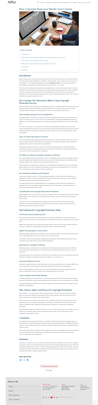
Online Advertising (65, 389)
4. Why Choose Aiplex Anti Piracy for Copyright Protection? (38, 63)
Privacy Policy (83, 389)
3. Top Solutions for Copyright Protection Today (34, 60)
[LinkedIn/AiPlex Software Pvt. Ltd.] (54, 397)
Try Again (49, 370)
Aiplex (21, 169)
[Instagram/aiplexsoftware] (46, 397)
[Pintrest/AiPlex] (57, 397)
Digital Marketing (65, 387)
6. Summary (24, 70)
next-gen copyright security (56, 257)
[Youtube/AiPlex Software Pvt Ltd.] (52, 397)
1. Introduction (25, 54)
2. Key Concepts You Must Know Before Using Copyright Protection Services (43, 57)
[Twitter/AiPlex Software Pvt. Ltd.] (49, 397)
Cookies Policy (83, 386)
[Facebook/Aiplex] (43, 397)
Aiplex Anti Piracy (74, 94)
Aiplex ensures (50, 309)
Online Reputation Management (68, 386)
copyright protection (31, 342)
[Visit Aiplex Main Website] (38, 2)
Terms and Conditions (85, 387)
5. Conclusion (25, 67)
